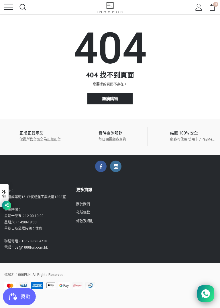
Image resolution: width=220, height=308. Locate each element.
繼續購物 (110, 99)
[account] (198, 7)
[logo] (110, 7)
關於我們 (83, 204)
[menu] (8, 7)
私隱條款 (83, 212)
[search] (22, 7)
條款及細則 (84, 221)
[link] (101, 166)
